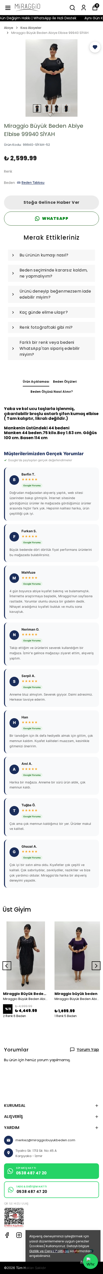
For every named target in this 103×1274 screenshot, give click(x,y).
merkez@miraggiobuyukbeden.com (45, 1140)
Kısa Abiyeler (31, 27)
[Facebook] (7, 1235)
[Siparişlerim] (83, 8)
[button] (95, 47)
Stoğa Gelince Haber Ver (52, 202)
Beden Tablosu (33, 182)
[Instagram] (19, 1235)
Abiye (8, 27)
